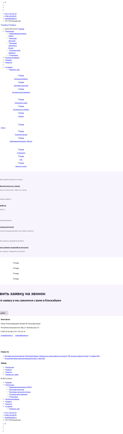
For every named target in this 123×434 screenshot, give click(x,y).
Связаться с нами (12, 375)
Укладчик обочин (21, 135)
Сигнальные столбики (21, 110)
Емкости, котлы (21, 166)
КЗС (21, 160)
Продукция (10, 31)
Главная (21, 29)
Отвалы (21, 116)
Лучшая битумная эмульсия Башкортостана (25, 358)
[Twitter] (5, 3)
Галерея (9, 60)
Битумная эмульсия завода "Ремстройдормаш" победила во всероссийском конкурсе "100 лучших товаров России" (52, 356)
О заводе (9, 67)
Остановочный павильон (21, 92)
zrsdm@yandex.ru (11, 19)
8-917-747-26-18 (10, 14)
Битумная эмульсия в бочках (12, 45)
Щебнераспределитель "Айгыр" (21, 141)
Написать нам (15, 70)
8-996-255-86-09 (10, 16)
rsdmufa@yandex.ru (21, 335)
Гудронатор (14, 55)
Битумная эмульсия (21, 86)
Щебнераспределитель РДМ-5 (21, 387)
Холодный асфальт (12, 58)
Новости (9, 62)
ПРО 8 (3, 128)
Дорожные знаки (21, 103)
